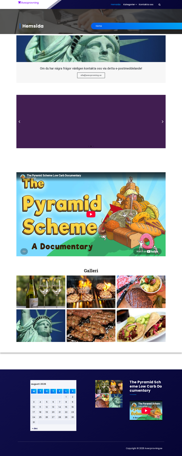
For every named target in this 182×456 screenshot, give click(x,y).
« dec (35, 428)
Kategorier (129, 4)
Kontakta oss (146, 4)
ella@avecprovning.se (91, 75)
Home (99, 25)
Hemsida (115, 4)
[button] (88, 146)
